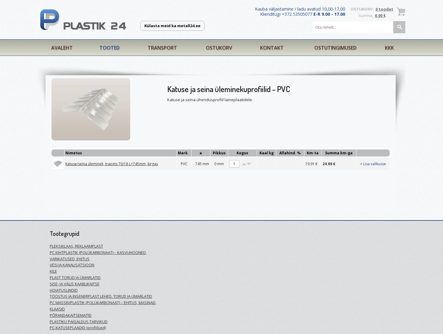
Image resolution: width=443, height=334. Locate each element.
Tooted (109, 47)
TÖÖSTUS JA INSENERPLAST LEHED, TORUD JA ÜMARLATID (101, 296)
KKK (389, 47)
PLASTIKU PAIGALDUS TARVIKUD (79, 321)
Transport (162, 47)
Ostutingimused (335, 47)
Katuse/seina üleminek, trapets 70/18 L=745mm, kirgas (111, 163)
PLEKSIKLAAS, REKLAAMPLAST (76, 246)
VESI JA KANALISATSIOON (72, 265)
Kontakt (272, 47)
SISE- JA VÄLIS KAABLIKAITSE (74, 284)
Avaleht (62, 47)
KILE (53, 271)
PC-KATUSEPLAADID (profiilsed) (78, 327)
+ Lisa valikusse (373, 163)
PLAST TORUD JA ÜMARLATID (75, 277)
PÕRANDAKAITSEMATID (71, 315)
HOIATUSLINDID (64, 290)
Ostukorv (219, 47)
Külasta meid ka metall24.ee (172, 25)
